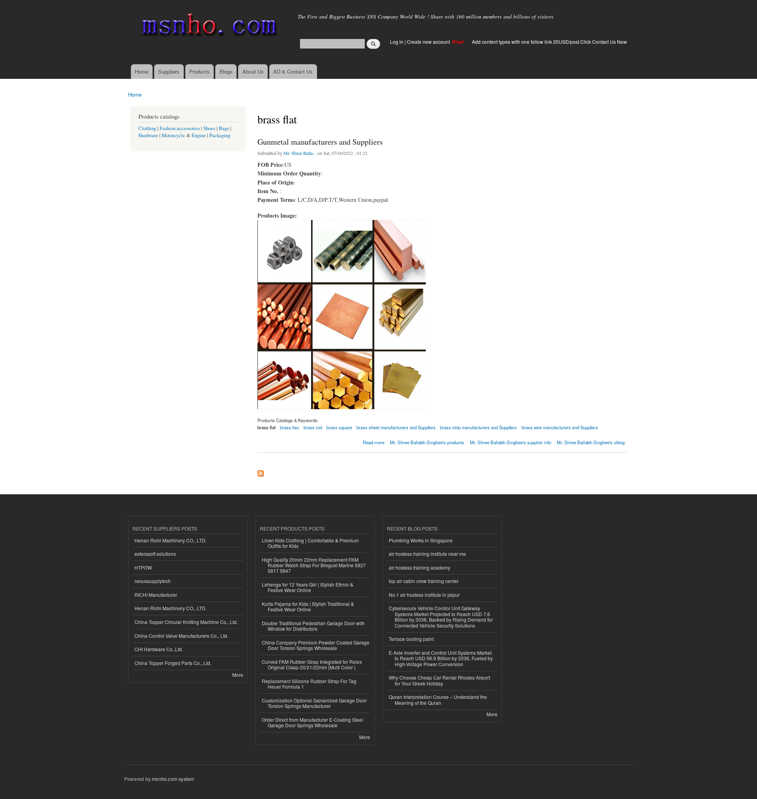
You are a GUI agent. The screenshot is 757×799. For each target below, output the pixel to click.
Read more (373, 441)
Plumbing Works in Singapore (421, 540)
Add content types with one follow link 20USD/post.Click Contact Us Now (549, 41)
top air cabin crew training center (424, 580)
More (237, 674)
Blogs (226, 71)
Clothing (147, 128)
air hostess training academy (419, 567)
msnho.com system (173, 778)
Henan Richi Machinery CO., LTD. (170, 540)
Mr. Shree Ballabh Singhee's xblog (591, 442)
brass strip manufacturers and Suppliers (478, 427)
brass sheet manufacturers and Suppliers (396, 427)
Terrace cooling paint (411, 638)
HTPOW (143, 567)
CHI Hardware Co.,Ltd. (158, 649)
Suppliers (168, 71)
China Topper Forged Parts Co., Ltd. (172, 662)
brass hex (289, 427)
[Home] (208, 26)
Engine (199, 135)
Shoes (209, 128)
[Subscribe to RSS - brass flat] (260, 471)
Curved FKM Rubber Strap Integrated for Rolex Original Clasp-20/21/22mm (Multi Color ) (312, 664)
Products (199, 71)
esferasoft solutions (155, 553)
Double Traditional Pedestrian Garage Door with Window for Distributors (313, 626)
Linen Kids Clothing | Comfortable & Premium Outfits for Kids (310, 543)
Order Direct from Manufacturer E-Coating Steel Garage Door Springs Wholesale (312, 722)
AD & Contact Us (293, 71)
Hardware (148, 135)
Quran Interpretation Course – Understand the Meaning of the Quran (438, 699)
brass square (339, 427)
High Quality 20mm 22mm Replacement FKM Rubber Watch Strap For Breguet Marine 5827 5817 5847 (314, 565)
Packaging (219, 135)
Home (141, 71)
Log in (396, 41)
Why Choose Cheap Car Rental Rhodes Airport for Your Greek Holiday (439, 680)
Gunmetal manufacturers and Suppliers (320, 141)
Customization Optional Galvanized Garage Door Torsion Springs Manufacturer (314, 703)
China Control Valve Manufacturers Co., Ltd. (181, 635)
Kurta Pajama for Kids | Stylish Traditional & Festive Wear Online (308, 606)
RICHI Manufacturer (155, 594)
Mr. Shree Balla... (299, 153)
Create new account (429, 41)
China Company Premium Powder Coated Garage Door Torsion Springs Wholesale (315, 645)
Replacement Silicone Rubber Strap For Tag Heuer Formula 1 (309, 684)
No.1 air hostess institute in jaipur (424, 594)
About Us (253, 71)
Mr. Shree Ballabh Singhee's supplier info (510, 442)
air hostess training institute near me (427, 553)
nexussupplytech (152, 580)
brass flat (266, 427)
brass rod (313, 427)
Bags (224, 128)
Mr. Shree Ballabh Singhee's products (427, 442)
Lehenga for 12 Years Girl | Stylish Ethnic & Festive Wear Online (307, 587)
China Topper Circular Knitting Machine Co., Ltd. (186, 621)
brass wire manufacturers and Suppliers (560, 427)
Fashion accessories (180, 128)
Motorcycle (173, 135)
